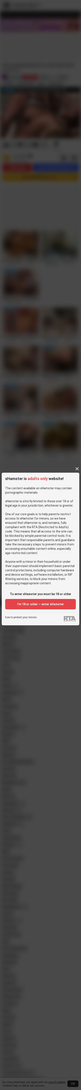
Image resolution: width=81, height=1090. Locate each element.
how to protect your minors (21, 617)
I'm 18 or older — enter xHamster (40, 604)
